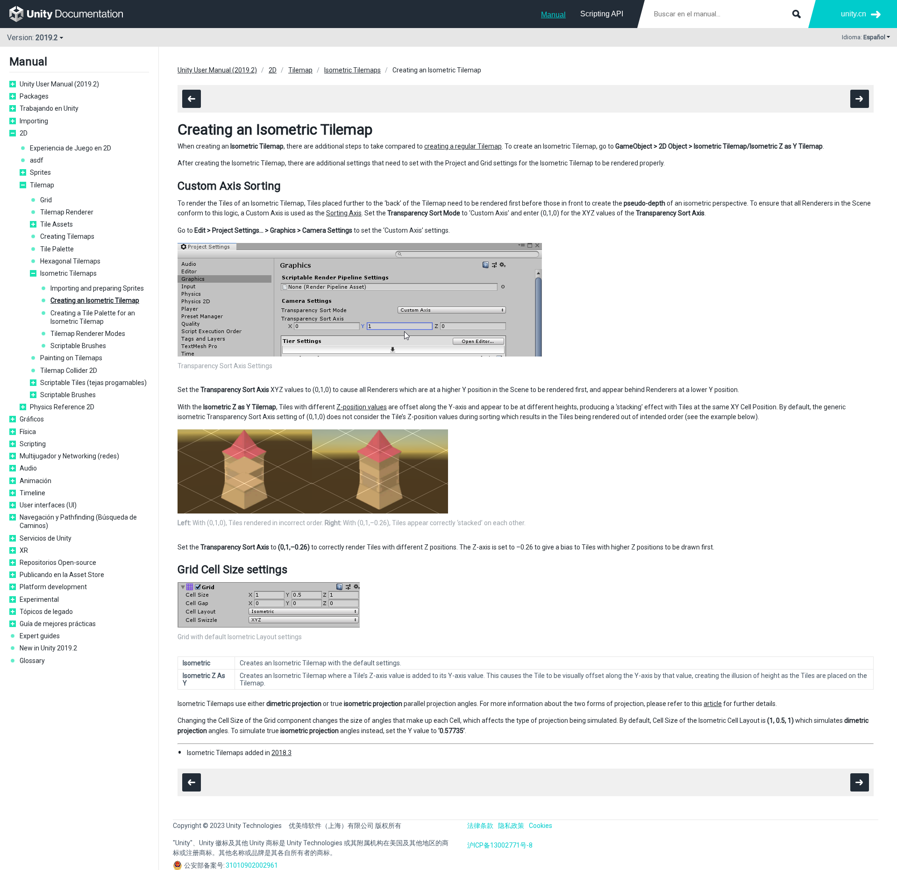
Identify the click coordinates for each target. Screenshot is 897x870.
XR (24, 550)
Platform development (53, 587)
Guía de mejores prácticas (58, 624)
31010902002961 (252, 865)
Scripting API (601, 14)
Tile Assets (56, 224)
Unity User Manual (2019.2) (59, 84)
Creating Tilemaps (67, 236)
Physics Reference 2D (62, 407)
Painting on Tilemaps (71, 358)
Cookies (540, 825)
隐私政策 (511, 825)
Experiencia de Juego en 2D (70, 148)
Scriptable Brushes (78, 345)
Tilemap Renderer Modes (87, 333)
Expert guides (40, 636)
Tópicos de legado (46, 611)
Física (28, 431)
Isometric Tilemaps (68, 273)
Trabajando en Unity (49, 108)
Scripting (33, 444)
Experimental (39, 599)
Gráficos (32, 419)
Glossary (32, 660)
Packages (34, 96)
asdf (36, 160)
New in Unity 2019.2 (48, 648)
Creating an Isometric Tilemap (94, 300)
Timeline (32, 493)
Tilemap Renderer (66, 212)
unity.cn (853, 14)
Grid (46, 200)
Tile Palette (57, 249)
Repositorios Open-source (58, 562)
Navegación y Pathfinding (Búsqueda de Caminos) (78, 521)
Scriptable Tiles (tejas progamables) (93, 382)
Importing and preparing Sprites (97, 288)
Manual (553, 15)
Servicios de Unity (45, 538)
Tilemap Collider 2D (68, 370)
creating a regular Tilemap (463, 146)
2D (24, 133)
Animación (35, 481)
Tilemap (42, 185)
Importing (34, 121)
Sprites (40, 172)
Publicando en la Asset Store (62, 574)
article (713, 703)
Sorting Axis (344, 213)
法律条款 (480, 825)
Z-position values (361, 407)
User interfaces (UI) (48, 505)
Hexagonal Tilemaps (70, 261)
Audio (28, 468)
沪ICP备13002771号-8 (500, 845)
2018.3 (281, 752)
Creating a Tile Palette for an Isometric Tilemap (92, 317)
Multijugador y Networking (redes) (69, 456)
